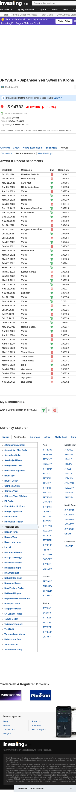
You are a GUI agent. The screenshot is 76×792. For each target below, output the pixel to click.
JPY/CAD (69, 510)
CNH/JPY (47, 569)
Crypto (42, 9)
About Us (36, 721)
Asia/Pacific (20, 437)
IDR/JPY (47, 483)
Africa (47, 437)
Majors (5, 437)
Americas (35, 437)
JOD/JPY (69, 478)
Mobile (6, 725)
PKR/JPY (47, 511)
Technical (51, 147)
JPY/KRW (47, 450)
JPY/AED (69, 450)
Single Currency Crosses (25, 15)
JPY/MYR (47, 497)
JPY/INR (47, 488)
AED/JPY (69, 454)
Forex (5, 15)
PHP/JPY (47, 550)
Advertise (36, 725)
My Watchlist (27, 9)
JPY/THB (47, 516)
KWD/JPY (69, 488)
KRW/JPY (47, 454)
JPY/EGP (47, 632)
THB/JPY (47, 521)
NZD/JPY (47, 595)
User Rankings (45, 153)
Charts (54, 9)
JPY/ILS (68, 459)
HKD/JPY (47, 473)
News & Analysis (33, 147)
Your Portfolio (9, 729)
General (5, 147)
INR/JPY (47, 492)
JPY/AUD (47, 581)
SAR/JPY (69, 497)
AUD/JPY (47, 586)
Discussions (6, 153)
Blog (5, 721)
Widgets (7, 733)
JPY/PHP (47, 545)
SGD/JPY (47, 559)
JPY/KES (47, 617)
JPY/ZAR (47, 608)
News (65, 9)
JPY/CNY (47, 459)
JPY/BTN (47, 564)
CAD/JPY (69, 514)
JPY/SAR (69, 492)
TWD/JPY (47, 531)
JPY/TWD (47, 526)
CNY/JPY (47, 464)
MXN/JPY (69, 524)
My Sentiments (11, 402)
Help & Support (39, 729)
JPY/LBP (69, 469)
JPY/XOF (47, 627)
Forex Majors (47, 15)
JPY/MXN (69, 519)
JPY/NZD (47, 591)
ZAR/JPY (47, 613)
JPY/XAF (47, 622)
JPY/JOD (69, 473)
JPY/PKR (47, 507)
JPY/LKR (47, 535)
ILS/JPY (68, 464)
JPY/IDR (47, 478)
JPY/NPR (47, 540)
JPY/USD (69, 529)
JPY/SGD (47, 554)
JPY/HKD (47, 469)
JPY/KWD (69, 483)
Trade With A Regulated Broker (23, 684)
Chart (16, 147)
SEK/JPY (58, 98)
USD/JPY (69, 534)
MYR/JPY (47, 502)
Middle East (61, 437)
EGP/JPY (47, 637)
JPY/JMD (69, 546)
